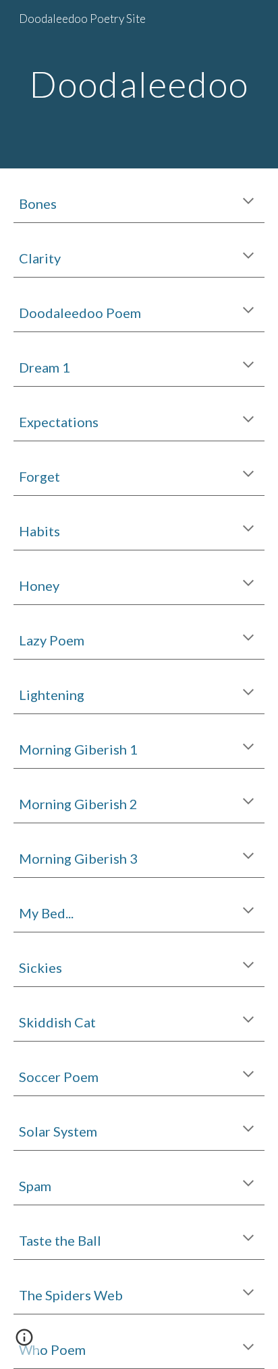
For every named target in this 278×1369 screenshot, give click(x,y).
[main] (139, 84)
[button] (248, 202)
